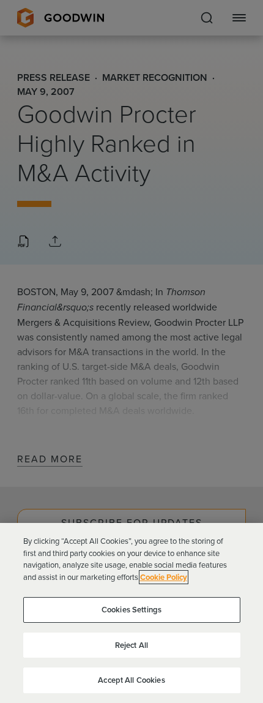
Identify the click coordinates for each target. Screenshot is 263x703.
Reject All (131, 645)
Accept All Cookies (131, 680)
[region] (131, 613)
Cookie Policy (163, 577)
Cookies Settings (131, 609)
